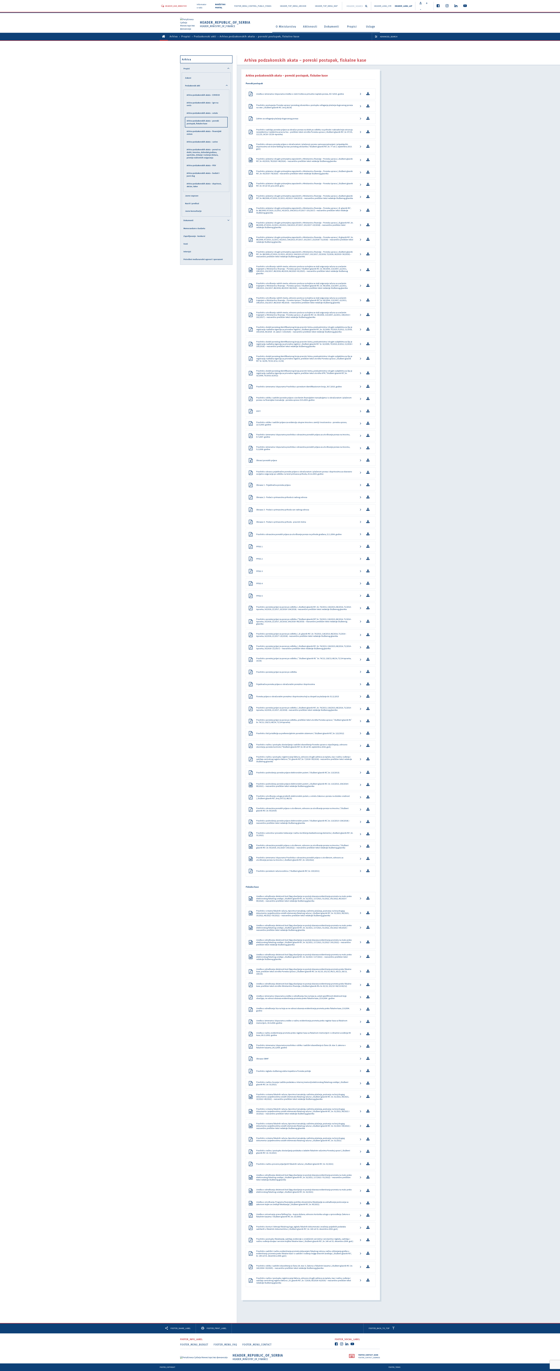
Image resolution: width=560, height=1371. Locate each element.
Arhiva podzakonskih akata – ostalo (202, 113)
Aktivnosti (310, 26)
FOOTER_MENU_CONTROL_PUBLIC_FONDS (252, 6)
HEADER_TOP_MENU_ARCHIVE (293, 6)
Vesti (185, 243)
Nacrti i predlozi (192, 203)
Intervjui (187, 251)
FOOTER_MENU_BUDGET (194, 1344)
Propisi (352, 26)
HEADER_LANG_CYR (382, 6)
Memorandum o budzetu (194, 228)
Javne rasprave (191, 195)
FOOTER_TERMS (394, 1367)
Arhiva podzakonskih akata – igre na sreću (202, 104)
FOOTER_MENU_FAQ (225, 1344)
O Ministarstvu (286, 26)
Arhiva (174, 36)
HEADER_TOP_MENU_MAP (326, 6)
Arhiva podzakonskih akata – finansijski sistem (204, 132)
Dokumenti (331, 26)
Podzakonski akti (205, 36)
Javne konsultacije (193, 211)
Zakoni (188, 78)
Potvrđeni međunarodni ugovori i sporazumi (203, 259)
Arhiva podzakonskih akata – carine (202, 141)
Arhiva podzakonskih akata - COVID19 (203, 95)
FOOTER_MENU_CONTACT (257, 1344)
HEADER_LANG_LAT (403, 6)
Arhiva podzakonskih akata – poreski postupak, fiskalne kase (203, 122)
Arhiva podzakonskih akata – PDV (201, 165)
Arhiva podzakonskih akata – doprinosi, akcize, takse (204, 185)
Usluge (370, 26)
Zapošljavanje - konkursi (194, 236)
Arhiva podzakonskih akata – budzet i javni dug (203, 174)
